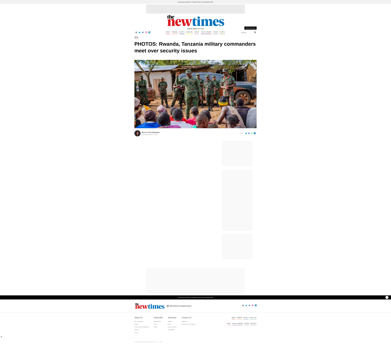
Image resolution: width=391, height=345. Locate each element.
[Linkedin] (149, 33)
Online (170, 321)
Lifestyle (253, 317)
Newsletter (157, 321)
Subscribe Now (250, 28)
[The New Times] (195, 26)
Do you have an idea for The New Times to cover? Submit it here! (195, 2)
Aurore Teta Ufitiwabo (151, 132)
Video (229, 323)
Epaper (215, 32)
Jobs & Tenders (206, 32)
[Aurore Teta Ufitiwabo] (137, 136)
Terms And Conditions (141, 327)
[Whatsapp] (252, 133)
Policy (136, 324)
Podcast (253, 323)
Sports (182, 32)
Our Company (138, 321)
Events (222, 32)
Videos (196, 32)
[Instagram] (146, 33)
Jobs (155, 327)
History (136, 329)
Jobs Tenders (172, 327)
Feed (136, 332)
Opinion (239, 317)
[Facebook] (143, 33)
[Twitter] (140, 33)
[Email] (136, 33)
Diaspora (189, 32)
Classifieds (171, 329)
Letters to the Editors (189, 324)
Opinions (175, 32)
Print (155, 324)
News (168, 32)
